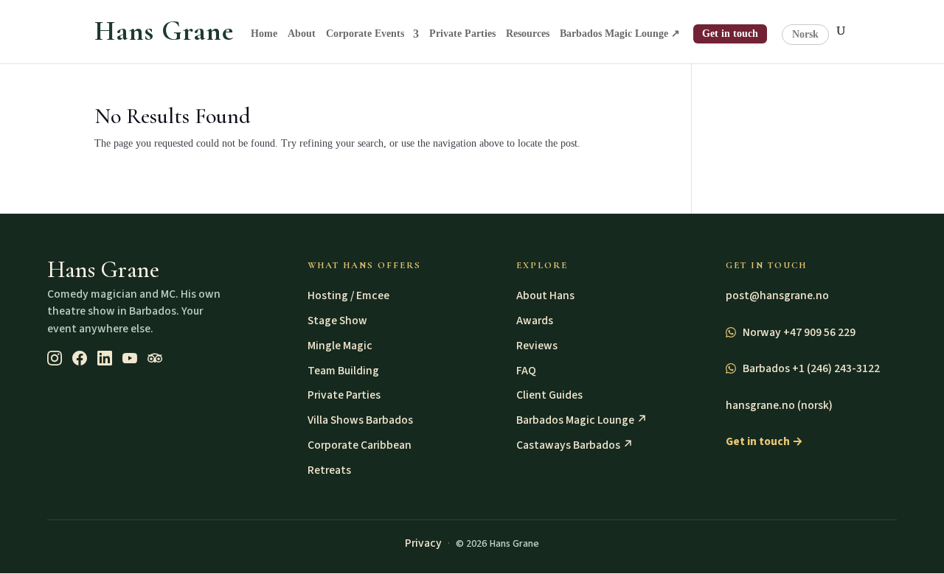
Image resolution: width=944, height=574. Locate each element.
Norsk (805, 34)
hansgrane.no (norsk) (779, 405)
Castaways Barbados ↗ (575, 445)
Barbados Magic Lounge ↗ (620, 34)
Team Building (343, 371)
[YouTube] (129, 358)
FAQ (526, 371)
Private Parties (462, 34)
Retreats (329, 470)
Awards (534, 320)
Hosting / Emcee (348, 295)
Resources (527, 34)
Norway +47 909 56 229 (798, 332)
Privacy (423, 543)
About (302, 34)
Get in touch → (764, 441)
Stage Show (337, 320)
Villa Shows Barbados (360, 420)
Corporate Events (365, 34)
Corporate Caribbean (360, 445)
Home (264, 34)
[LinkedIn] (104, 358)
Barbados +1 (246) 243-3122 (810, 368)
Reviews (537, 345)
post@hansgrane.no (777, 295)
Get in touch (730, 33)
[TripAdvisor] (155, 358)
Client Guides (549, 395)
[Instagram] (54, 358)
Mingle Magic (340, 345)
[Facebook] (79, 358)
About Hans (545, 295)
